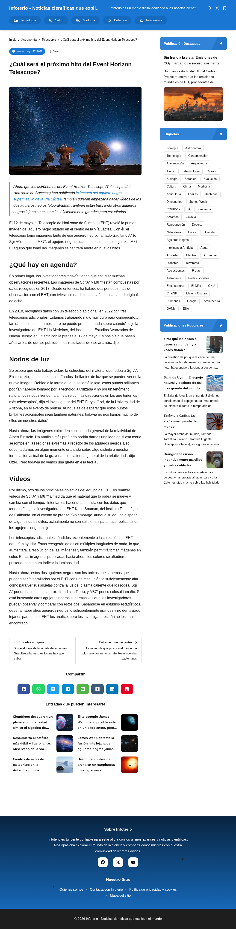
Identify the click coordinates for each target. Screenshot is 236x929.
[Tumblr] (97, 689)
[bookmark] (225, 8)
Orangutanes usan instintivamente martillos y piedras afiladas (183, 459)
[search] (209, 8)
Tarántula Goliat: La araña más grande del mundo (181, 421)
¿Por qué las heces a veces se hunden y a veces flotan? (180, 344)
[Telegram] (68, 689)
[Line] (83, 689)
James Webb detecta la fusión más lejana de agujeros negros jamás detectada (96, 744)
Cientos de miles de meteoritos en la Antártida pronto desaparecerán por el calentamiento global (29, 765)
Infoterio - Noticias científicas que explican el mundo (67, 8)
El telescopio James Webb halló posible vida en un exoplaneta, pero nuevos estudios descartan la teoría (97, 722)
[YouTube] (133, 862)
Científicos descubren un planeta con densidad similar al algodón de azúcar (33, 722)
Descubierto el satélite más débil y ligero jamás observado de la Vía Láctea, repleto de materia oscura (32, 744)
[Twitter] (53, 689)
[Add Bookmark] (53, 51)
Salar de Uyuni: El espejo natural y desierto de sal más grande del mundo (183, 382)
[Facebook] (24, 689)
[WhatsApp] (38, 689)
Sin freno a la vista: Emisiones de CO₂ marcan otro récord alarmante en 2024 (191, 60)
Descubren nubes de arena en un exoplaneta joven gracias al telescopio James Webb (96, 765)
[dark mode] (217, 8)
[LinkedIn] (112, 689)
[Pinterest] (127, 689)
